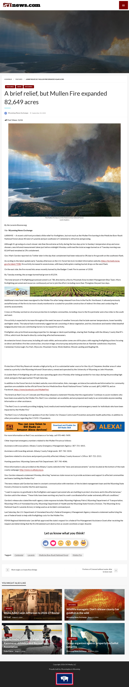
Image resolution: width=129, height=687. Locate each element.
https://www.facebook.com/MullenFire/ (31, 389)
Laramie (31, 555)
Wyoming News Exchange (18, 113)
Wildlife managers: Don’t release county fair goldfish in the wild (92, 611)
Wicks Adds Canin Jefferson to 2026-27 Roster (32, 612)
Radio (8, 635)
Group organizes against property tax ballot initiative (92, 645)
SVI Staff (7, 617)
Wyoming (29, 86)
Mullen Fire (77, 555)
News (19, 86)
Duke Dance (9, 651)
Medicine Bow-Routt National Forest (53, 555)
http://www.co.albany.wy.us (31, 470)
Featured (18, 79)
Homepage (8, 79)
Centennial (19, 555)
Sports (8, 608)
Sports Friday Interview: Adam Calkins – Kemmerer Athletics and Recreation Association (27, 643)
